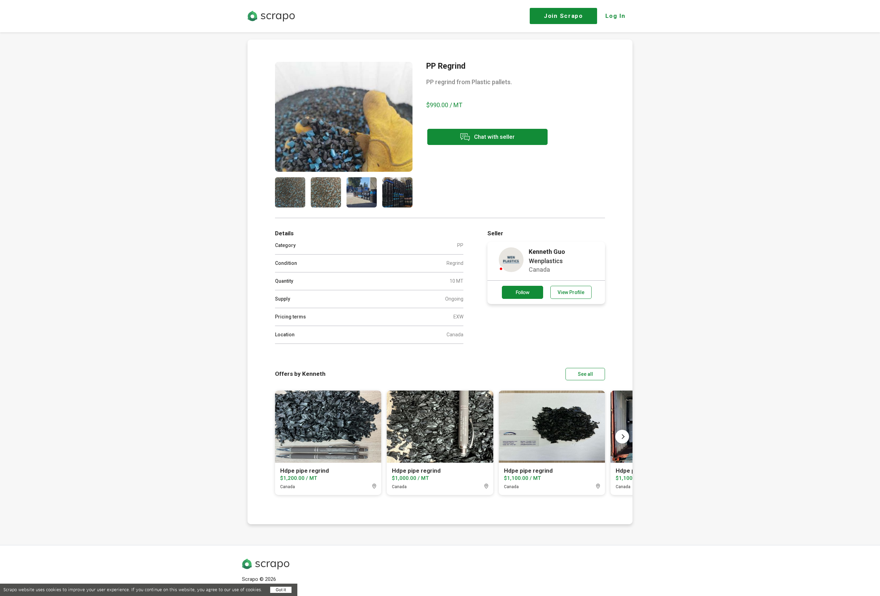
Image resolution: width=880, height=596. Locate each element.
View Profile (571, 292)
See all (585, 374)
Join (563, 15)
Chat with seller (494, 136)
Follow (523, 292)
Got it (281, 589)
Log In (615, 15)
